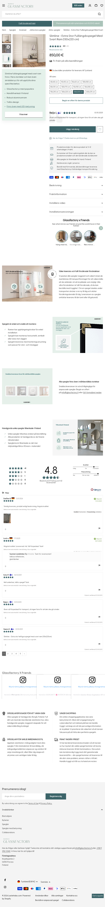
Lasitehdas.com (15, 896)
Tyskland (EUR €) (28, 882)
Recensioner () (55, 50)
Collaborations (68, 900)
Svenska (44, 882)
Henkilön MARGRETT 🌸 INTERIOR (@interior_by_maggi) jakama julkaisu (68, 695)
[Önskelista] (102, 5)
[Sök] (99, 14)
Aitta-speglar (54, 30)
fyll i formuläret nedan (92, 393)
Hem (4, 30)
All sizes (52, 77)
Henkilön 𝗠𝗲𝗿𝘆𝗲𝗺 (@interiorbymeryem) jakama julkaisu (27, 695)
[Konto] (89, 5)
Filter (7, 493)
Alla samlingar (57, 896)
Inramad (22, 30)
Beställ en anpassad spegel (47, 900)
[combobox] (52, 14)
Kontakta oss (71, 896)
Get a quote (98, 896)
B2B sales (78, 5)
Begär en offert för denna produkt (76, 100)
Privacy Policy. (46, 803)
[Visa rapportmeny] (99, 528)
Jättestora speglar (37, 30)
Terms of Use (33, 803)
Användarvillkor (41, 896)
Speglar (12, 30)
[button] (27, 24)
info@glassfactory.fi (70, 393)
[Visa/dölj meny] (3, 5)
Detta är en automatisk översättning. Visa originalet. (20, 509)
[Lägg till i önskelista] (100, 129)
